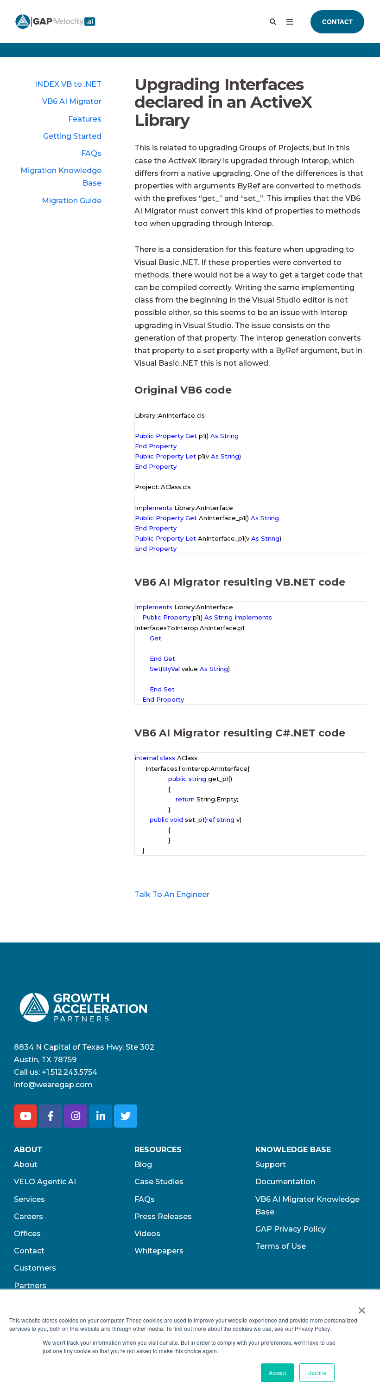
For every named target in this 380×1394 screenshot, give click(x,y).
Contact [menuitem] (29, 1250)
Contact (337, 21)
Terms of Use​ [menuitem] (280, 1246)
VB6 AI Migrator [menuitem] (71, 101)
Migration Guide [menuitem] (71, 200)
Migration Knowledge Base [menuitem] (60, 176)
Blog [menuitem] (143, 1164)
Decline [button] (317, 1372)
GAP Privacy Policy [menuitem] (290, 1229)
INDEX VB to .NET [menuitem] (68, 84)
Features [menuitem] (84, 119)
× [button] (361, 1307)
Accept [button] (277, 1372)
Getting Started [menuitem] (72, 136)
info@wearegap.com (53, 1084)
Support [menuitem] (270, 1164)
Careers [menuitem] (28, 1216)
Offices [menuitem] (27, 1233)
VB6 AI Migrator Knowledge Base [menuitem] (307, 1205)
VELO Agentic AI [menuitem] (45, 1181)
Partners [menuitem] (30, 1285)
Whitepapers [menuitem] (159, 1250)
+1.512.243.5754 (69, 1072)
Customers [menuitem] (35, 1268)
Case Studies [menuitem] (159, 1181)
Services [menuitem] (29, 1199)
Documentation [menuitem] (285, 1181)
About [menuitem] (26, 1164)
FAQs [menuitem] (91, 153)
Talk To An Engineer (171, 895)
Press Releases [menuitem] (163, 1216)
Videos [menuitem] (147, 1233)
